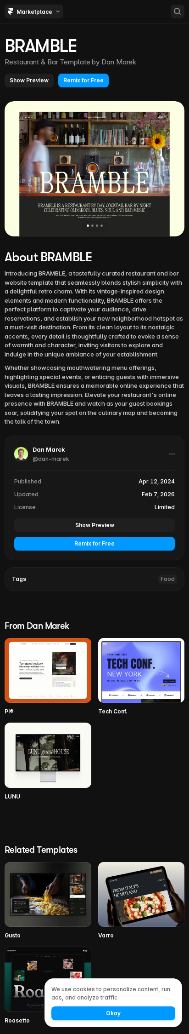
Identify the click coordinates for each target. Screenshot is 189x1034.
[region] (94, 168)
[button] (29, 80)
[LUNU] (48, 761)
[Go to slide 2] (92, 225)
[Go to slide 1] (88, 225)
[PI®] (48, 677)
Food (168, 578)
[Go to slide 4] (101, 225)
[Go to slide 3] (97, 225)
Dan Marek (118, 61)
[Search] (177, 11)
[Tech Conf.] (141, 677)
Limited (165, 507)
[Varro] (141, 901)
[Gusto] (48, 901)
